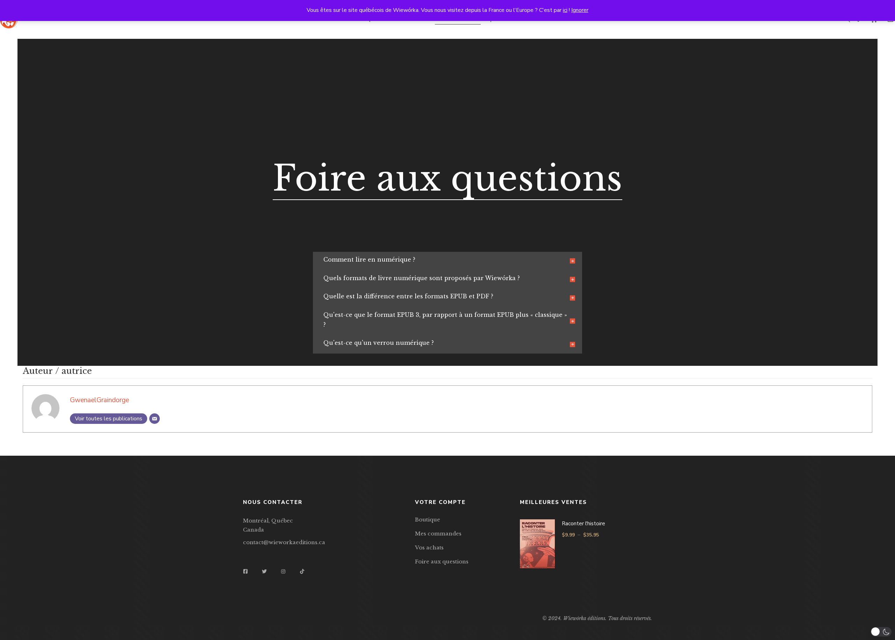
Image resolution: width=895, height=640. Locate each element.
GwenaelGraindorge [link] (99, 400)
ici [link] (565, 10)
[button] (881, 632)
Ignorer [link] (579, 10)
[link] (108, 418)
